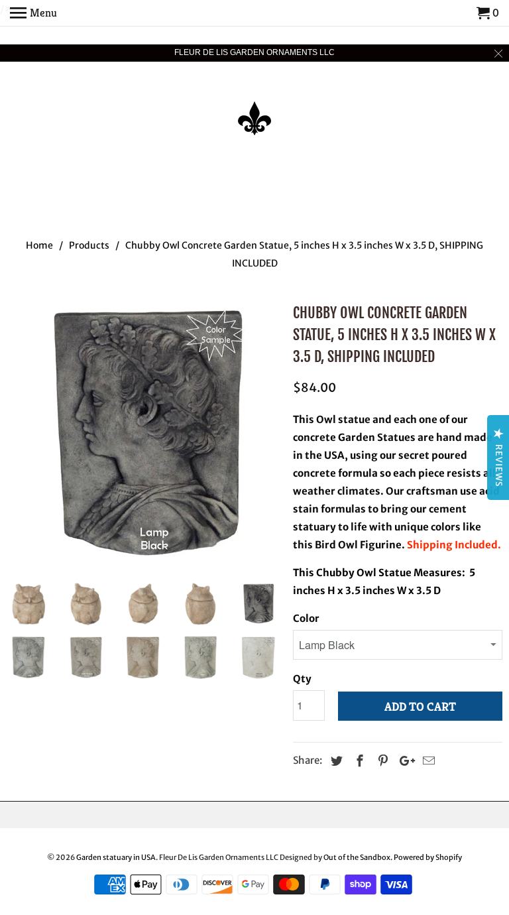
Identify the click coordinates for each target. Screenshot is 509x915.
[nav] (33, 13)
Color (306, 618)
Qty (302, 678)
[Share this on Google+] (403, 760)
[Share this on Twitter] (334, 760)
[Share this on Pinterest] (381, 760)
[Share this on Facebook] (357, 760)
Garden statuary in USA (116, 857)
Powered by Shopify (428, 857)
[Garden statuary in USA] (254, 109)
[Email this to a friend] (426, 760)
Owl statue (343, 419)
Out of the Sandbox (356, 857)
